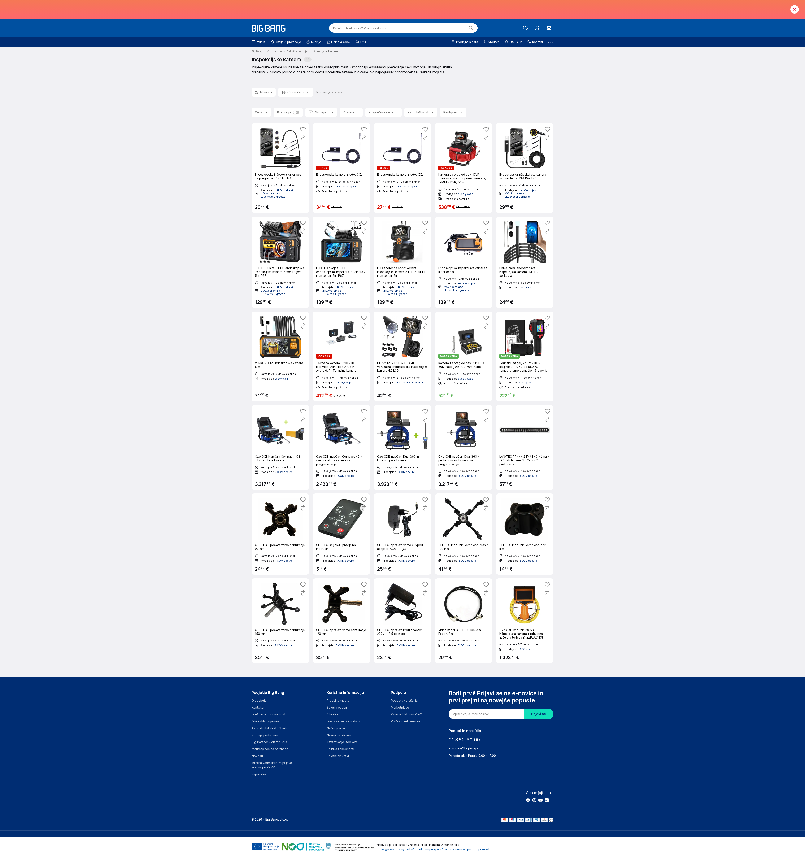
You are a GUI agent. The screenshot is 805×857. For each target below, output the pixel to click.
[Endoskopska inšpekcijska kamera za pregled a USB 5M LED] (280, 168)
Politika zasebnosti (340, 749)
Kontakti (258, 707)
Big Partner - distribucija (269, 742)
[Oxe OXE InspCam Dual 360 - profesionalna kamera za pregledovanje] (463, 447)
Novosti (257, 756)
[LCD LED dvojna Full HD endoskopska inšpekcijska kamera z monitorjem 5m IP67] (341, 262)
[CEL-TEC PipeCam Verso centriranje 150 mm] (280, 621)
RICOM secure (284, 472)
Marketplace (400, 707)
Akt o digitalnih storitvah (269, 728)
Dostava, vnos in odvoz (343, 721)
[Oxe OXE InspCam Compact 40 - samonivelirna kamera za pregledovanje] (341, 447)
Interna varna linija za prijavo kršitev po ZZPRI (272, 765)
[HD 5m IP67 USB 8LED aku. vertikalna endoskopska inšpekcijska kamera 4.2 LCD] (402, 356)
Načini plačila (336, 728)
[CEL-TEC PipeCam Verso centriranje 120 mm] (341, 621)
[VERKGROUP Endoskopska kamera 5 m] (280, 356)
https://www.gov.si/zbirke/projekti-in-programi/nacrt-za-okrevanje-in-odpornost (433, 849)
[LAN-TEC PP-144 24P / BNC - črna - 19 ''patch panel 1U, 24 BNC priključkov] (524, 447)
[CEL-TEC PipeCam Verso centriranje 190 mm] (463, 534)
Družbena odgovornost (269, 714)
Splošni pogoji (337, 707)
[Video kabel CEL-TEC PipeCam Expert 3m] (463, 621)
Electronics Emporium (410, 382)
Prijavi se (538, 714)
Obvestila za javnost (266, 721)
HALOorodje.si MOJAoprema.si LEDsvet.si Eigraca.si (276, 193)
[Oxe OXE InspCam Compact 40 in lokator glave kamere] (280, 447)
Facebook (528, 800)
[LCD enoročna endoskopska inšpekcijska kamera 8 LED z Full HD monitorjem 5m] (402, 262)
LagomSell (525, 287)
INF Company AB (346, 186)
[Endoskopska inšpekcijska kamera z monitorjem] (463, 262)
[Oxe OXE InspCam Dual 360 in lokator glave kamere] (402, 447)
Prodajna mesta (338, 700)
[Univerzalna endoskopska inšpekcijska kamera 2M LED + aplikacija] (524, 262)
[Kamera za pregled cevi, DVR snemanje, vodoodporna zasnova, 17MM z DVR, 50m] (463, 168)
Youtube (540, 800)
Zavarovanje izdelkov (342, 742)
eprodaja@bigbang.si (464, 748)
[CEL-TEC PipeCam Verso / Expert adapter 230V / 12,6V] (402, 534)
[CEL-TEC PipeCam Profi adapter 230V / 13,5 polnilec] (402, 621)
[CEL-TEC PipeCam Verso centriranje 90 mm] (280, 534)
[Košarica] (548, 28)
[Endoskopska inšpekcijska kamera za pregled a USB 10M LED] (524, 168)
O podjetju (259, 700)
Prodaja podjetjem (265, 735)
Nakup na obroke (339, 735)
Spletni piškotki (338, 756)
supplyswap (465, 194)
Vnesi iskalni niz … (361, 28)
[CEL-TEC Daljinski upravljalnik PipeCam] (341, 534)
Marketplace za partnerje (270, 749)
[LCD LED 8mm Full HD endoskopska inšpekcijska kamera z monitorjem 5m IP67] (280, 262)
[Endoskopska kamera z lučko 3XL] (341, 168)
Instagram (534, 800)
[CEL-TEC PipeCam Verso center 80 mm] (524, 534)
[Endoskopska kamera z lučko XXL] (402, 168)
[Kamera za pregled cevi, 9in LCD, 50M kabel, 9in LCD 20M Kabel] (463, 356)
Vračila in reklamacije (405, 721)
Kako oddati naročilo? (406, 714)
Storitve (333, 714)
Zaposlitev (259, 774)
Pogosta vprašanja (404, 700)
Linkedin (547, 800)
